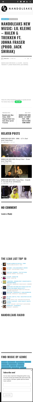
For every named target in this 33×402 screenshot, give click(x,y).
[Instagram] (20, 1)
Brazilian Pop (15, 368)
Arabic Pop (13, 366)
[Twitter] (23, 1)
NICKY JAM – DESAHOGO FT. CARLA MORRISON (19, 292)
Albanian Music (12, 364)
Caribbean (23, 368)
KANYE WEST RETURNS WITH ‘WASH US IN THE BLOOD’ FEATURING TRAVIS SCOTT (19, 287)
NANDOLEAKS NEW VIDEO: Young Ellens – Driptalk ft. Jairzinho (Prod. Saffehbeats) (15, 181)
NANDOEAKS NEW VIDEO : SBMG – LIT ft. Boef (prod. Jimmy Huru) (14, 139)
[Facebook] (17, 1)
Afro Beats (28, 362)
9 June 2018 (11, 183)
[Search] (3, 1)
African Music (20, 362)
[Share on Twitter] (28, 58)
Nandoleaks (5, 19)
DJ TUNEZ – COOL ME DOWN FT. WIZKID (17, 268)
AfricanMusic (11, 362)
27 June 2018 (12, 142)
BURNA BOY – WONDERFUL (14, 305)
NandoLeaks (5, 142)
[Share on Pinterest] (31, 58)
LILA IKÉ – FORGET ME (12, 276)
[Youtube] (26, 1)
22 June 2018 (12, 163)
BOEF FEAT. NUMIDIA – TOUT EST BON (17, 272)
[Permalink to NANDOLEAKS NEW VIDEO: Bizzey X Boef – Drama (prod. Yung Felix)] (16, 171)
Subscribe (8, 395)
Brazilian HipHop (6, 368)
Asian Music (20, 366)
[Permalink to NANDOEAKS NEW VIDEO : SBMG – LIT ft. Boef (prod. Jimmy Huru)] (16, 150)
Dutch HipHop (13, 19)
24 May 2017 (13, 58)
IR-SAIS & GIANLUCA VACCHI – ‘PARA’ (16, 263)
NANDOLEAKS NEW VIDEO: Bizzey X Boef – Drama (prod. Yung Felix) (15, 160)
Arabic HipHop (5, 366)
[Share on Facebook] (25, 58)
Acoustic (4, 362)
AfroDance (4, 364)
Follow (18, 102)
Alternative (21, 364)
